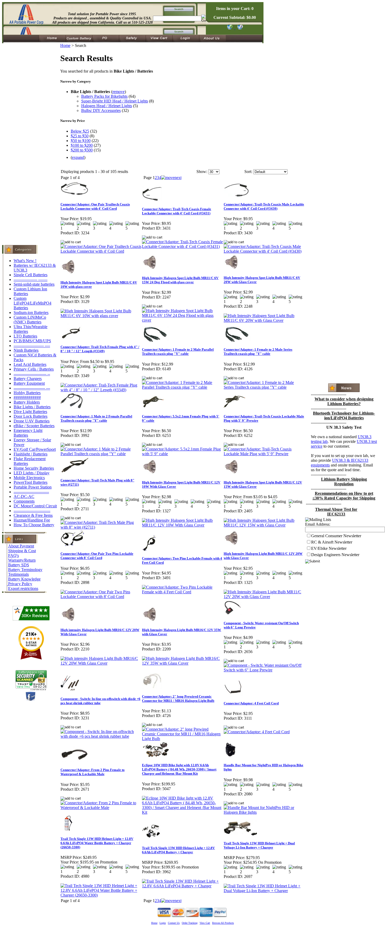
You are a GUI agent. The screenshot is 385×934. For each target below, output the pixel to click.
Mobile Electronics (29, 477)
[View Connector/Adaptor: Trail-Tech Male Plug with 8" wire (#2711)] (101, 527)
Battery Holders (27, 402)
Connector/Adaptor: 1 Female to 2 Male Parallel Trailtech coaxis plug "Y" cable (178, 351)
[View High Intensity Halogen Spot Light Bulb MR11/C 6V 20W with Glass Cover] (264, 320)
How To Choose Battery (34, 525)
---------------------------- (32, 510)
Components (24, 501)
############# (27, 397)
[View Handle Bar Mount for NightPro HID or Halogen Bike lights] (264, 812)
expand (78, 157)
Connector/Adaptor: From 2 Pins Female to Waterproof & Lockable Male (92, 772)
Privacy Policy (20, 584)
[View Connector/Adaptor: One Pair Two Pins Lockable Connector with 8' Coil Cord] (101, 596)
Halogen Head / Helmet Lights (106, 106)
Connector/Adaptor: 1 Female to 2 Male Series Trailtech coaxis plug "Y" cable (258, 351)
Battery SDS (18, 565)
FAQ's (13, 555)
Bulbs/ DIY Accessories (101, 110)
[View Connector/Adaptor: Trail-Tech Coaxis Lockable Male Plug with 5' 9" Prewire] (264, 454)
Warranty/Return (22, 560)
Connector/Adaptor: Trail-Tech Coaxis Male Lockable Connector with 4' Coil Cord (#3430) (264, 206)
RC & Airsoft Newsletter (331, 542)
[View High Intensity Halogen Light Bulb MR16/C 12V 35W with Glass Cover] (182, 663)
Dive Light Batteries (30, 411)
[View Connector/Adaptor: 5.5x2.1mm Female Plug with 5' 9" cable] (182, 454)
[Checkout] (229, 28)
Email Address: (317, 524)
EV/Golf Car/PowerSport (35, 449)
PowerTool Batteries (30, 482)
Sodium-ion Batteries (31, 312)
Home (65, 45)
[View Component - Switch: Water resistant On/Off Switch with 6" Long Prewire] (264, 670)
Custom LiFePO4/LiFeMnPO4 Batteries (32, 303)
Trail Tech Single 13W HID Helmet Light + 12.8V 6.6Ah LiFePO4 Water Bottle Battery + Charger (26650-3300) (96, 843)
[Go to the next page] (171, 177)
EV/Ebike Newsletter (328, 548)
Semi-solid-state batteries (34, 284)
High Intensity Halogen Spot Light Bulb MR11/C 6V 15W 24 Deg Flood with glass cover (180, 280)
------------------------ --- (32, 388)
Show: (201, 171)
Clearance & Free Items (33, 515)
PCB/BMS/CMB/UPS (32, 341)
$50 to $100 (81, 140)
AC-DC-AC (24, 496)
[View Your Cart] (239, 28)
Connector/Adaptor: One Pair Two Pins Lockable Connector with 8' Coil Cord (96, 556)
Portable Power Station (33, 487)
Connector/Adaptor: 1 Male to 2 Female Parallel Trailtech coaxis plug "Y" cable (96, 418)
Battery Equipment (29, 383)
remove (118, 91)
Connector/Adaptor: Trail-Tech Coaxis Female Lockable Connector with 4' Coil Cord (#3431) (176, 211)
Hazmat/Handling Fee (32, 520)
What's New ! (25, 260)
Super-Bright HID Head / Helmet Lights (114, 101)
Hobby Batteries (27, 392)
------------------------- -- (32, 374)
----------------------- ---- (32, 345)
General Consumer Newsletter (336, 536)
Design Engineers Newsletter (335, 554)
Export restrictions (23, 588)
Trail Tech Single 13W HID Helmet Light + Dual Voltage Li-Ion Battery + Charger (259, 845)
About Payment (21, 546)
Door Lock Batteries (30, 416)
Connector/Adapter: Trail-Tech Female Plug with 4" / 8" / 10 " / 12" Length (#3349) (99, 349)
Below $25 (80, 131)
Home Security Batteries (34, 468)
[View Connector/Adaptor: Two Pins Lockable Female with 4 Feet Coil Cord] (182, 592)
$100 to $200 (82, 145)
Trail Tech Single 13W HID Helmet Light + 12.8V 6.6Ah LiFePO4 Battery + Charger (178, 850)
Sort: (248, 171)
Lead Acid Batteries (30, 364)
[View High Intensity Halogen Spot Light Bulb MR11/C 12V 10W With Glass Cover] (182, 525)
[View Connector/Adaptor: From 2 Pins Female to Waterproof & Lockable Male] (101, 807)
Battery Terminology (25, 569)
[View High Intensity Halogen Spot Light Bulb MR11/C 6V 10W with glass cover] (101, 315)
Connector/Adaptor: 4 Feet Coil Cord (251, 703)
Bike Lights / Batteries (32, 407)
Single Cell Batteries (30, 275)
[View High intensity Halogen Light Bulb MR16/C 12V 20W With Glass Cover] (101, 663)
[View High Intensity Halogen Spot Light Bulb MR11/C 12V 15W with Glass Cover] (264, 525)
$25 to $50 (80, 136)
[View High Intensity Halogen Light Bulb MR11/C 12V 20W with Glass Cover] (264, 596)
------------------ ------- (30, 279)
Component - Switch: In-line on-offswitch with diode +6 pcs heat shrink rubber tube (100, 701)
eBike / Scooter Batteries (34, 425)
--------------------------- (31, 492)
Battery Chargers (28, 378)
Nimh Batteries (26, 350)
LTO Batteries (25, 336)
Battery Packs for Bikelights (104, 96)
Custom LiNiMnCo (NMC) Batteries (30, 319)
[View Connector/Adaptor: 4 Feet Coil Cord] (257, 732)
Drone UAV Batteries (32, 421)
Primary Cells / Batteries (34, 369)
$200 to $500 (82, 150)
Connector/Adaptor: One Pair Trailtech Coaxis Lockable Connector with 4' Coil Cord (95, 206)
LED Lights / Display (32, 473)
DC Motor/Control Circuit (35, 506)
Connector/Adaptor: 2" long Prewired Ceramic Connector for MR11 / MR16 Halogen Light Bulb (178, 698)
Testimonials (18, 574)
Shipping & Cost (22, 551)
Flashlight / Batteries (30, 454)
